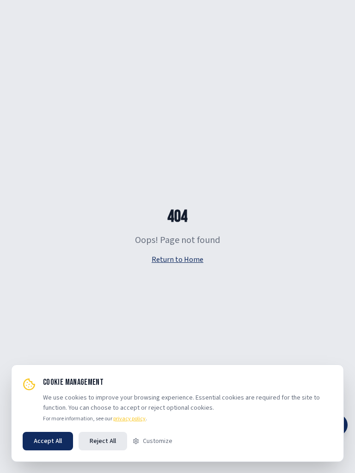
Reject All (103, 441)
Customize (157, 441)
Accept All (48, 441)
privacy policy (129, 419)
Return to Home (177, 260)
